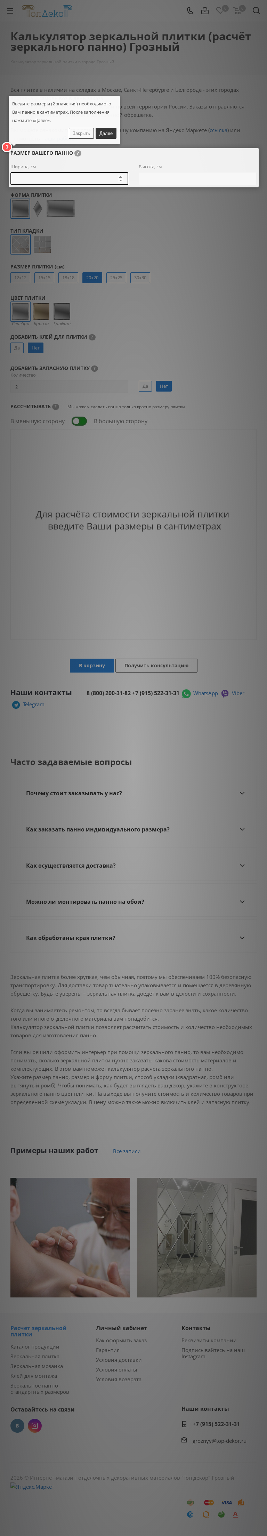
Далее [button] (106, 133)
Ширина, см (23, 166)
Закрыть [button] (81, 133)
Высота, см (150, 166)
